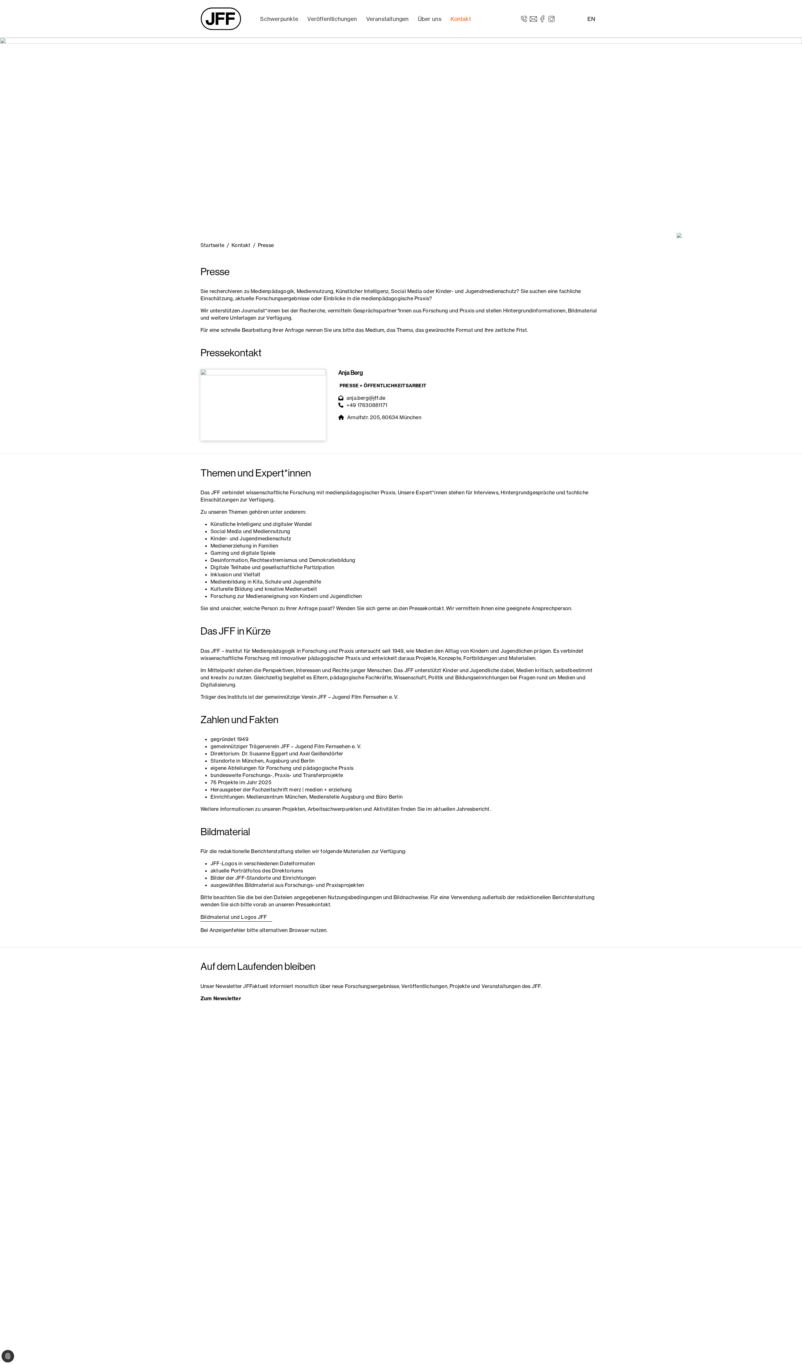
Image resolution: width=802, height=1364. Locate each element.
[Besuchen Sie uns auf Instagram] (551, 18)
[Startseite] (220, 18)
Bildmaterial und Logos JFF (233, 917)
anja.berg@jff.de (365, 398)
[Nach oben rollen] (788, 1350)
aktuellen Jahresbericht (461, 809)
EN (591, 19)
